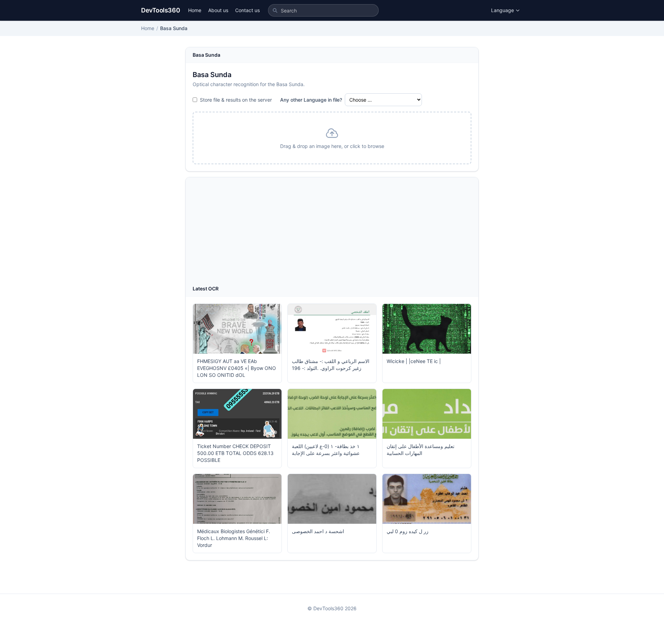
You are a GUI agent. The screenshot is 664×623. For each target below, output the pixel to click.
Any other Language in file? (311, 100)
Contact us (247, 10)
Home (194, 10)
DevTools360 (160, 10)
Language (502, 10)
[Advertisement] (332, 233)
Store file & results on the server (236, 100)
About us (218, 10)
